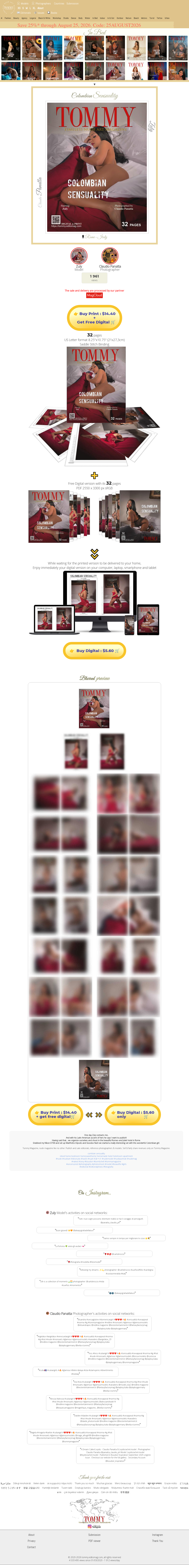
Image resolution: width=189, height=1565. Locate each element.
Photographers (43, 3)
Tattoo (159, 18)
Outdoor (120, 18)
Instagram (157, 1535)
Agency (24, 18)
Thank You (157, 1541)
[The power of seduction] (31, 59)
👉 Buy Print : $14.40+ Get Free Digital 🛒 (95, 317)
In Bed (95, 18)
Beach (136, 18)
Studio (66, 18)
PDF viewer (94, 1541)
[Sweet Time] (115, 59)
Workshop (57, 18)
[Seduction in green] (136, 59)
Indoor (102, 18)
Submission (73, 3)
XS (19, 8)
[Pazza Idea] (157, 59)
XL (34, 8)
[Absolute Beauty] (73, 59)
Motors (144, 18)
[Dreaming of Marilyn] (94, 59)
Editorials (25, 13)
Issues (40, 13)
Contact (31, 1547)
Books (53, 13)
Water (87, 18)
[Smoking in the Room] (178, 59)
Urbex (167, 18)
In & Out (111, 18)
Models (25, 3)
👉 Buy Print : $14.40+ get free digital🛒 (56, 1114)
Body (80, 18)
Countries (59, 3)
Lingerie (33, 18)
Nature (128, 18)
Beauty (16, 18)
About (31, 1535)
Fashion (8, 18)
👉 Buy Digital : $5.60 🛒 (95, 650)
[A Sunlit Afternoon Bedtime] (10, 59)
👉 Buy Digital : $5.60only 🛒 (132, 1114)
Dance (73, 18)
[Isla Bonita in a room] (52, 59)
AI (1, 18)
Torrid (152, 18)
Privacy (31, 1541)
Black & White (44, 18)
